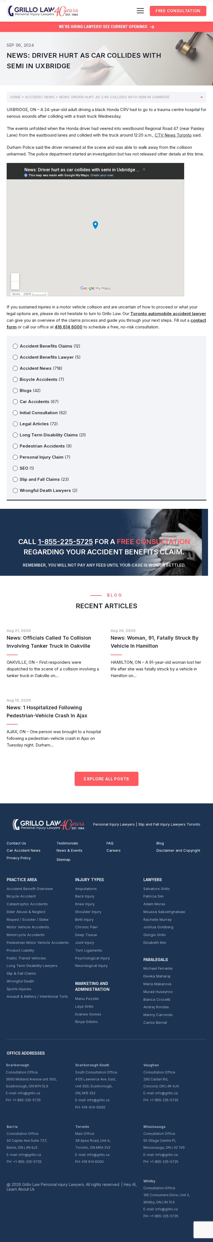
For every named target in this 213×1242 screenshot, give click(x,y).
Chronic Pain (86, 927)
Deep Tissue (86, 934)
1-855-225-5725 (65, 541)
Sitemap (63, 859)
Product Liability (20, 950)
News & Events (69, 850)
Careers (113, 850)
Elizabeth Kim (154, 942)
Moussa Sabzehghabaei (164, 911)
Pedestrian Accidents (46, 446)
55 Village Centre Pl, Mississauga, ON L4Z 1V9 (164, 1144)
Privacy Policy (19, 858)
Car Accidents (39, 401)
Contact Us (16, 843)
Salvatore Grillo (156, 888)
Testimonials (67, 843)
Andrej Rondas (156, 1007)
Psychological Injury (92, 958)
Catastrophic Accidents (27, 904)
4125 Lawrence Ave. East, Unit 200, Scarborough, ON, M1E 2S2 (95, 1086)
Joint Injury (84, 942)
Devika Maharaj (156, 976)
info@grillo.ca (166, 1093)
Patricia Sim (153, 896)
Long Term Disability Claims (53, 435)
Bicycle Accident (21, 896)
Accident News (40, 97)
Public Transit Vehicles (26, 958)
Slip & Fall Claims (21, 973)
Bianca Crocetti (156, 999)
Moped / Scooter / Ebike (28, 919)
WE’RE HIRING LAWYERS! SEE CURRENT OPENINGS (103, 26)
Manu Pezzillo (87, 998)
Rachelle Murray (157, 919)
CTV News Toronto (173, 135)
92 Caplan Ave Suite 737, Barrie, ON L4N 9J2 (27, 1144)
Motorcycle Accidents (26, 934)
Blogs (30, 390)
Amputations (86, 888)
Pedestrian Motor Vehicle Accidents (38, 942)
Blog (160, 843)
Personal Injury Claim (45, 457)
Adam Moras (154, 904)
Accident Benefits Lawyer (50, 357)
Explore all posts (106, 778)
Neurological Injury (91, 965)
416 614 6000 (93, 1162)
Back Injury (84, 896)
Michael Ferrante (158, 968)
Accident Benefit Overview (30, 888)
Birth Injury (84, 919)
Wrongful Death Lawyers (49, 490)
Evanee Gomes (88, 1014)
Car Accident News (23, 850)
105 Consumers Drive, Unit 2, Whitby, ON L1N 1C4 (166, 1198)
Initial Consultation (43, 413)
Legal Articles (39, 424)
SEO (27, 468)
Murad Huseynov (158, 991)
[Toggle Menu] (140, 10)
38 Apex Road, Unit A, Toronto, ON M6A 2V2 (92, 1144)
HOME (15, 97)
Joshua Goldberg (158, 927)
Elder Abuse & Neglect (26, 911)
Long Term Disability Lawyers (32, 965)
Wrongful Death (20, 981)
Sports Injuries (19, 989)
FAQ (109, 843)
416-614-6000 (93, 1107)
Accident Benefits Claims (50, 346)
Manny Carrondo (158, 1014)
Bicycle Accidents (42, 379)
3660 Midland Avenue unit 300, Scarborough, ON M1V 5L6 (31, 1082)
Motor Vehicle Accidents (28, 927)
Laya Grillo (84, 1006)
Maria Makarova (157, 984)
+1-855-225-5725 (164, 1100)
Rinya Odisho (86, 1021)
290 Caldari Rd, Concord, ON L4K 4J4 (161, 1082)
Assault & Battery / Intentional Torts (37, 996)
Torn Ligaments (88, 950)
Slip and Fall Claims (44, 479)
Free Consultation (178, 10)
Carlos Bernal (155, 1022)
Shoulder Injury (88, 911)
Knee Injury (85, 904)
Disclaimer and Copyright (178, 850)
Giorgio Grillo (154, 934)
